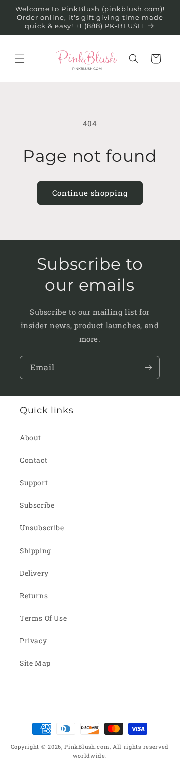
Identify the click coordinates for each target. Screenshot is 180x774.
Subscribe (37, 505)
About (31, 437)
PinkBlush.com (87, 746)
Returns (34, 595)
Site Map (35, 663)
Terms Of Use (43, 618)
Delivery (34, 573)
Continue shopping (90, 193)
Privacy (33, 640)
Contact (34, 460)
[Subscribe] (149, 367)
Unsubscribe (42, 527)
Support (34, 482)
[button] (20, 59)
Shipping (36, 550)
